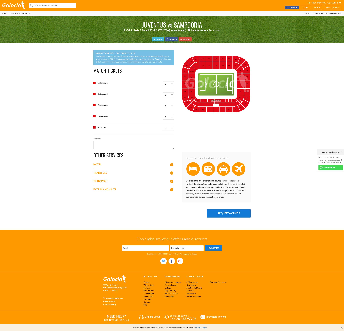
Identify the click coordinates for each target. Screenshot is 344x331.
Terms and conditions (113, 298)
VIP (29, 13)
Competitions (14, 13)
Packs (24, 13)
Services (308, 13)
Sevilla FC (190, 290)
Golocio (147, 282)
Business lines (318, 13)
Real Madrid (191, 285)
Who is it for (149, 285)
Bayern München (194, 296)
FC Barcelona (192, 282)
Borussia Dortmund (218, 282)
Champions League (173, 282)
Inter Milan (191, 293)
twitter (159, 39)
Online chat (335, 3)
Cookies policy (109, 304)
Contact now (329, 167)
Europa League (171, 285)
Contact (147, 302)
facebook (173, 39)
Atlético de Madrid (194, 288)
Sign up (317, 7)
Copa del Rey (170, 290)
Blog (145, 305)
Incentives (148, 296)
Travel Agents (332, 7)
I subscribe (213, 248)
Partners (147, 299)
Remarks (97, 138)
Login (305, 7)
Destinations (331, 13)
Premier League (171, 293)
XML (339, 13)
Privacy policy (184, 254)
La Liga (168, 288)
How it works (149, 290)
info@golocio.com (216, 316)
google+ (186, 39)
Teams (4, 13)
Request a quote (229, 213)
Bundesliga (169, 296)
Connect (293, 7)
